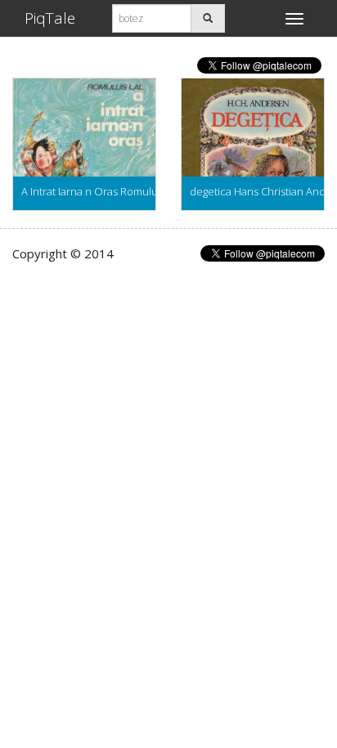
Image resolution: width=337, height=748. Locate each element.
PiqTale (50, 18)
